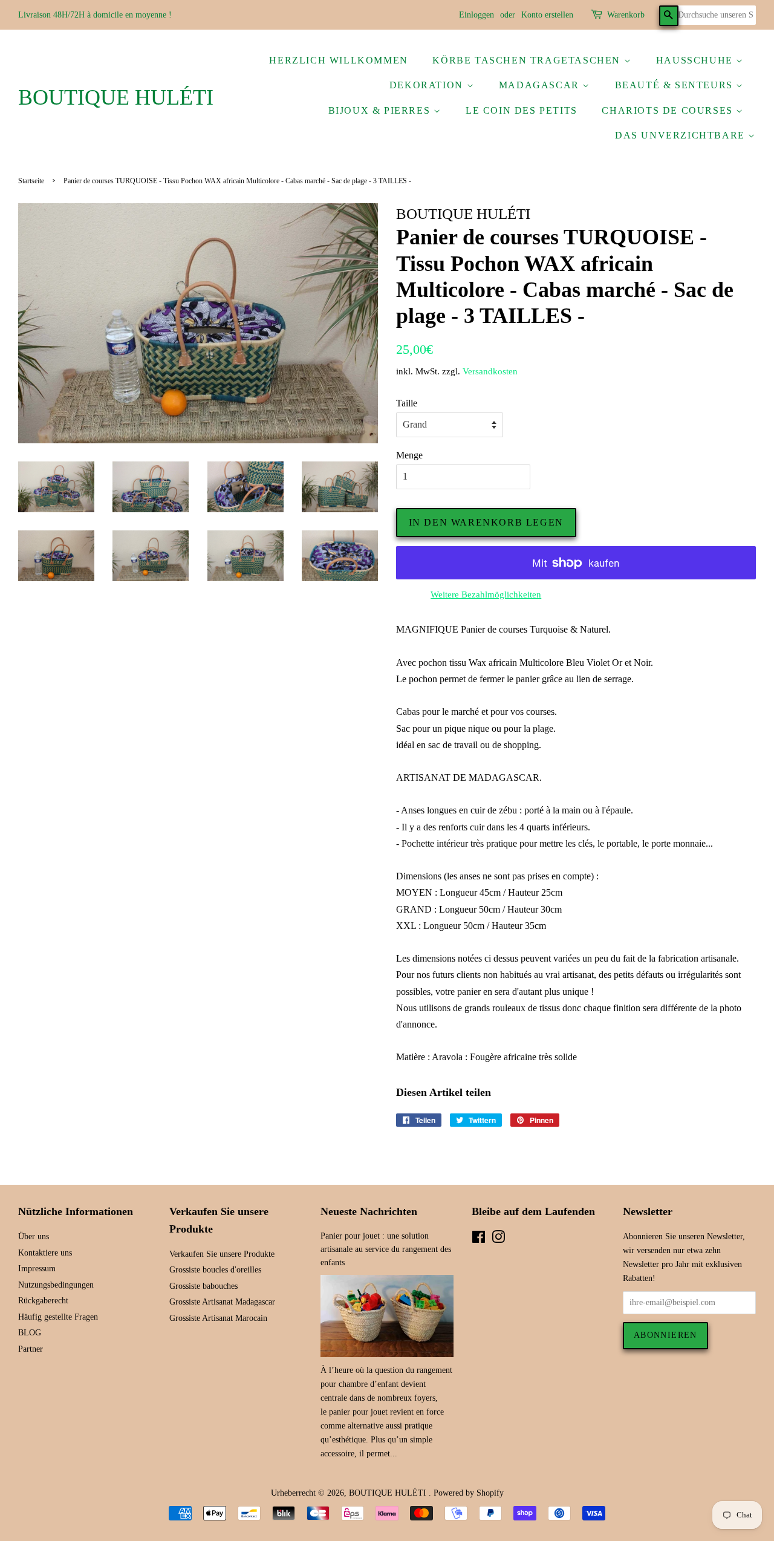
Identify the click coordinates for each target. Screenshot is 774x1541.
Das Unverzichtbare (681, 135)
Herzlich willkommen (338, 60)
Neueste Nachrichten (368, 1211)
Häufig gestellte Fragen (58, 1316)
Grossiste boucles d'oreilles (215, 1269)
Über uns (33, 1236)
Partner (30, 1349)
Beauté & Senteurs (676, 85)
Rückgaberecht (43, 1300)
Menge (409, 455)
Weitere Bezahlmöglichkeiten (486, 594)
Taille (406, 403)
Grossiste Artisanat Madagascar (222, 1301)
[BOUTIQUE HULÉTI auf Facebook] (479, 1239)
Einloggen (476, 14)
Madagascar (541, 85)
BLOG (29, 1332)
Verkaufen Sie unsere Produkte (222, 1254)
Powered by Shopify (469, 1492)
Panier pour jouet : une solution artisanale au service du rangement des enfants (385, 1249)
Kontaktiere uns (45, 1252)
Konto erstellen (547, 14)
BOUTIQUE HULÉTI (115, 97)
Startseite (31, 181)
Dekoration (428, 85)
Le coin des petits (521, 110)
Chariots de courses (669, 110)
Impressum (37, 1268)
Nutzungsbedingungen (56, 1284)
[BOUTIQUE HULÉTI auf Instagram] (498, 1239)
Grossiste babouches (203, 1286)
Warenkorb (626, 14)
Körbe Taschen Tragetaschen (527, 60)
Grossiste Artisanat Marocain (218, 1318)
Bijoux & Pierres (381, 110)
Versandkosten (490, 371)
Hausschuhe (696, 60)
